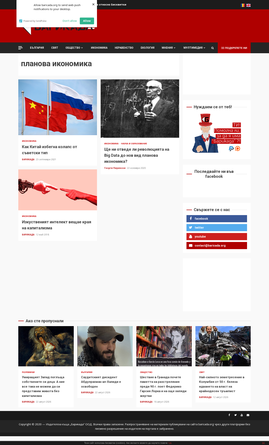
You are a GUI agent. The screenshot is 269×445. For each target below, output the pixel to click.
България (37, 47)
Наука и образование (134, 143)
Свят (54, 47)
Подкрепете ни (236, 48)
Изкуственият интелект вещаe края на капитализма (57, 189)
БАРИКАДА (28, 159)
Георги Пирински (115, 168)
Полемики (28, 372)
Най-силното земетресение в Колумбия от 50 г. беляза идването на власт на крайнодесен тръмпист (223, 346)
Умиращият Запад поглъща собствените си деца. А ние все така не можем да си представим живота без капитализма (46, 346)
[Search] (212, 47)
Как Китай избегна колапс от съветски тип (57, 107)
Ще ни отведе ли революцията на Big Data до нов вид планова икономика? (140, 108)
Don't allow (70, 20)
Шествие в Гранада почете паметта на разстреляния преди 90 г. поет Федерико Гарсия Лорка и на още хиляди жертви (164, 346)
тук (169, 443)
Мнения (167, 47)
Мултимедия (193, 47)
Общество (73, 47)
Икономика (99, 47)
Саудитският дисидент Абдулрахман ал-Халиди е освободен (105, 346)
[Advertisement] (184, 25)
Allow (87, 20)
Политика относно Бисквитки (105, 4)
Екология (147, 47)
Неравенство (124, 47)
